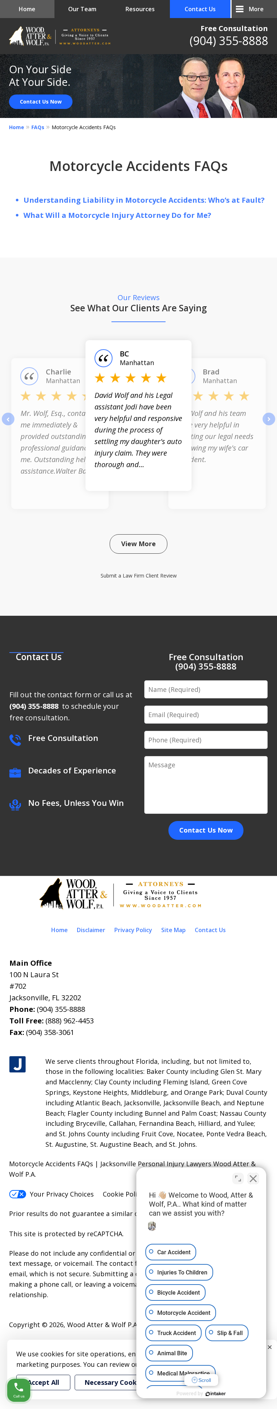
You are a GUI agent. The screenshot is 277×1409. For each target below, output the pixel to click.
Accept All (43, 1382)
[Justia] (17, 1064)
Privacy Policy (133, 930)
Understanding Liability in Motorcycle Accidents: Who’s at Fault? (144, 200)
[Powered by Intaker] (216, 1394)
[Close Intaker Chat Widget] (253, 1178)
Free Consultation (234, 28)
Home (27, 9)
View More (138, 543)
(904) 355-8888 (229, 40)
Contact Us (200, 9)
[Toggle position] (238, 1178)
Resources (140, 9)
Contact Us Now (41, 101)
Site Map (173, 930)
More (256, 9)
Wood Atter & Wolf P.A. (102, 1324)
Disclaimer (91, 930)
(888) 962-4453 (69, 1021)
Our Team (82, 9)
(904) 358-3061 (50, 1032)
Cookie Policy (123, 1194)
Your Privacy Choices (62, 1194)
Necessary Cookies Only (123, 1382)
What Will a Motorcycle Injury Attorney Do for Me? (117, 215)
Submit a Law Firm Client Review (139, 575)
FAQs (37, 127)
